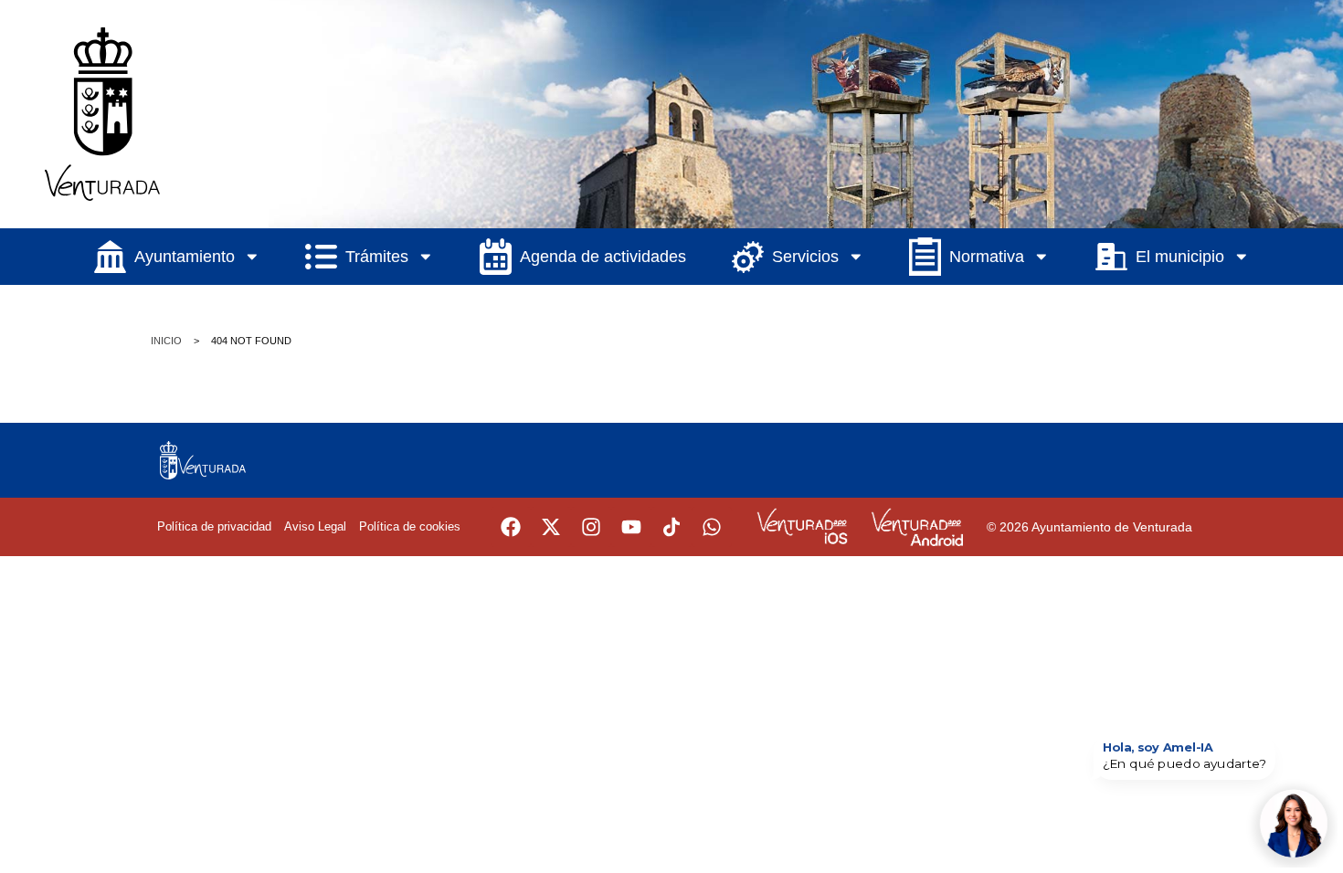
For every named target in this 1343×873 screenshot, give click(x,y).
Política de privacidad (214, 526)
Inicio (166, 340)
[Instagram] (591, 527)
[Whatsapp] (712, 527)
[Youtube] (631, 527)
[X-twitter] (551, 527)
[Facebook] (511, 527)
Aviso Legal (315, 526)
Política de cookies (409, 526)
